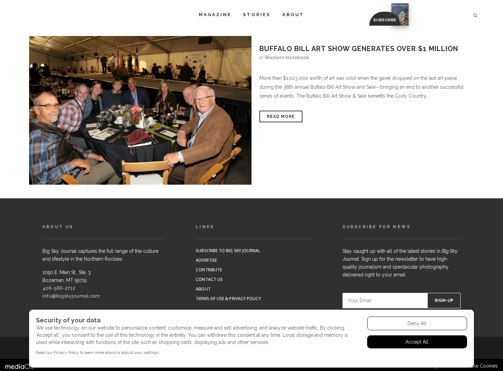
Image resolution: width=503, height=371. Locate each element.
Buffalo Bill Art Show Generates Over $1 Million (358, 49)
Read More (281, 116)
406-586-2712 (58, 288)
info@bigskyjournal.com (71, 296)
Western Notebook (287, 57)
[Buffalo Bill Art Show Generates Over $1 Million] (140, 110)
